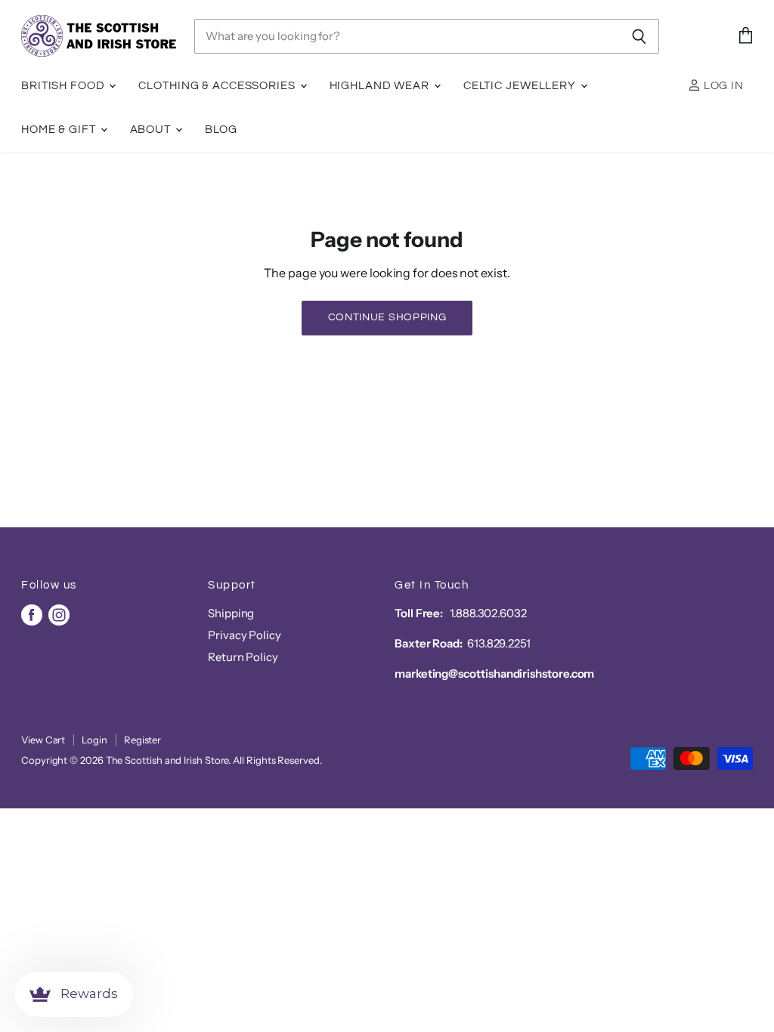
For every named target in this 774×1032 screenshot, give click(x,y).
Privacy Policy (244, 635)
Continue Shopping (387, 317)
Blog (221, 129)
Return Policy (243, 657)
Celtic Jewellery (521, 85)
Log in (722, 85)
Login (94, 740)
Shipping (231, 613)
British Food (64, 85)
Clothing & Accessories (218, 85)
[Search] (639, 36)
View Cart (43, 740)
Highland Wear (381, 85)
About (152, 129)
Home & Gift (60, 129)
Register (142, 740)
